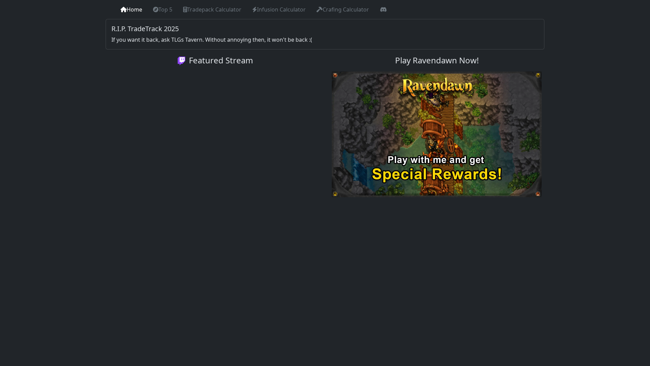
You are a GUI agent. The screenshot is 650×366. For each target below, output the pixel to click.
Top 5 (165, 9)
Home (134, 9)
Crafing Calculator (346, 9)
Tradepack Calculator (214, 9)
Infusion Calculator (281, 9)
